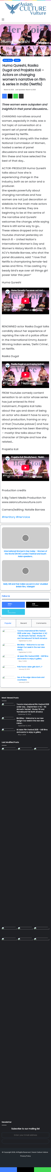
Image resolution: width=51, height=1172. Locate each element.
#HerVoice (23, 517)
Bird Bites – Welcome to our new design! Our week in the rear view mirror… (31, 647)
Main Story (8, 60)
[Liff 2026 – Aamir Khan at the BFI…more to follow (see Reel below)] (41, 932)
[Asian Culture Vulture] (25, 8)
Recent (24, 623)
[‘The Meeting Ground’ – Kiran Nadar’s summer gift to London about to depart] (25, 837)
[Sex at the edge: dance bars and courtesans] (9, 680)
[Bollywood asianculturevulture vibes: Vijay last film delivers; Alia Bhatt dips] (9, 931)
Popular (8, 623)
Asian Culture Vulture (40, 1152)
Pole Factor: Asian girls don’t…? (29, 667)
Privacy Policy (25, 1156)
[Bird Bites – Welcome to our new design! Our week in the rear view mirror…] (9, 648)
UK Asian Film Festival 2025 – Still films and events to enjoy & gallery (32, 657)
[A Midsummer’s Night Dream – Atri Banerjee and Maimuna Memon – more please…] (9, 942)
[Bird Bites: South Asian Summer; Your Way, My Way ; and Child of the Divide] (41, 942)
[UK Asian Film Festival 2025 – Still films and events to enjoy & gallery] (9, 659)
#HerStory (8, 517)
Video (17, 60)
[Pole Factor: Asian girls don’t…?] (9, 670)
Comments (41, 623)
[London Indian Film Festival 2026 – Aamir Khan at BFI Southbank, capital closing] (25, 1027)
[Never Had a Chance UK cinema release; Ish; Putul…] (41, 837)
